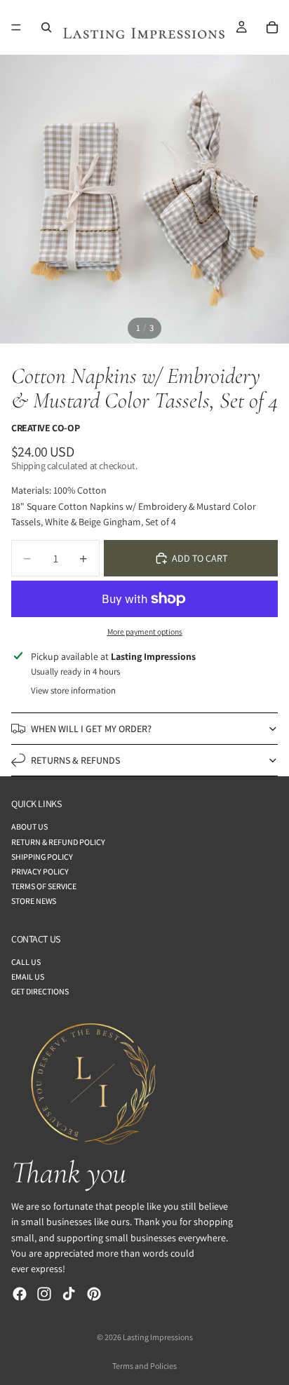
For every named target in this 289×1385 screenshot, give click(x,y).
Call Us (26, 962)
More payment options (144, 631)
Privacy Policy (40, 871)
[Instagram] (44, 1293)
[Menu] (16, 27)
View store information (73, 690)
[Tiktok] (68, 1293)
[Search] (46, 27)
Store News (33, 901)
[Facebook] (19, 1293)
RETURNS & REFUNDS (75, 760)
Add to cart (199, 558)
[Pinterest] (94, 1293)
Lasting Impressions (158, 1337)
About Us (29, 827)
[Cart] (272, 27)
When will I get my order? (91, 728)
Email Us (27, 977)
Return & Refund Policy (58, 842)
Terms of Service (43, 886)
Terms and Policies (144, 1365)
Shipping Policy (42, 856)
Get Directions (40, 992)
